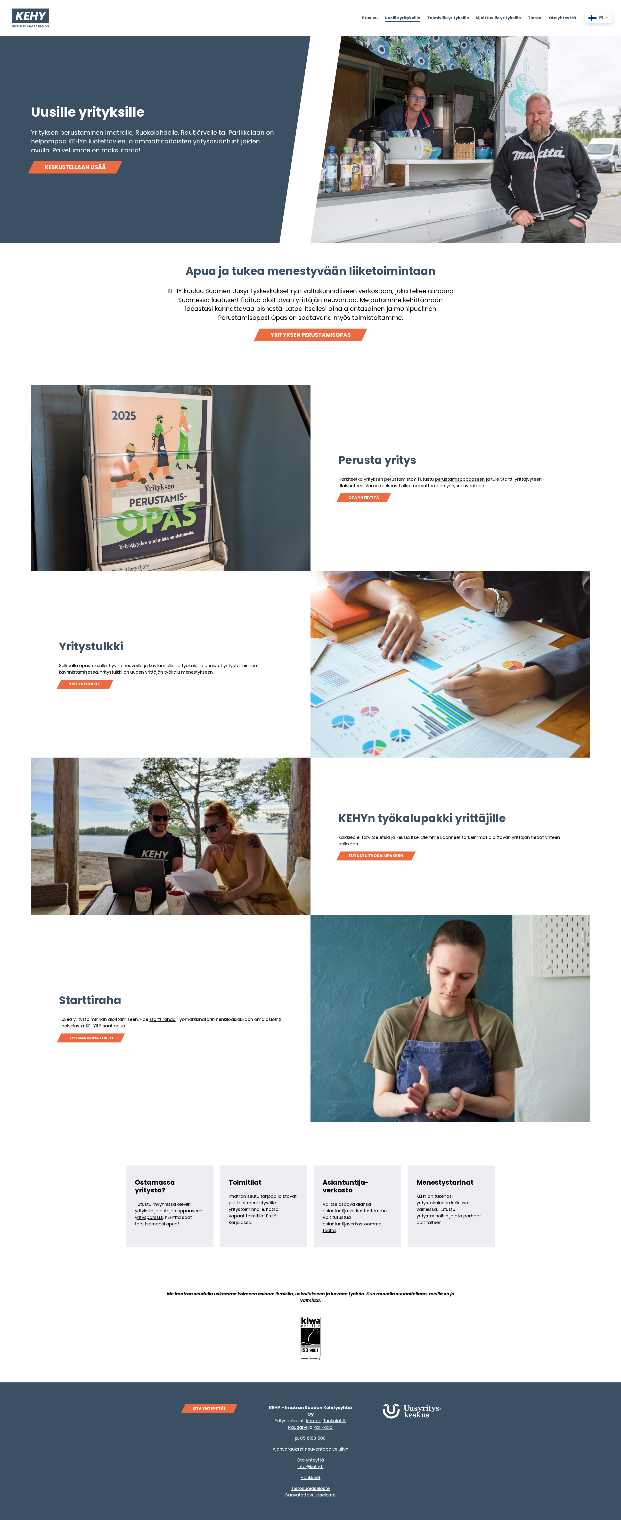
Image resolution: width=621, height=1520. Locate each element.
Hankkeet (310, 1477)
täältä (329, 1230)
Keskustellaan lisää (75, 167)
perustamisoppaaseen (460, 479)
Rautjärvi (297, 1427)
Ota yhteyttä (363, 497)
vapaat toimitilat (247, 1216)
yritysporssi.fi (149, 1217)
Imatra (313, 1421)
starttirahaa (162, 1019)
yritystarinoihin (432, 1216)
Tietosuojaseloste (310, 1488)
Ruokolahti (334, 1421)
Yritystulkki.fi (85, 684)
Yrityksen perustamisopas (310, 335)
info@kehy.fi (310, 1466)
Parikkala (323, 1427)
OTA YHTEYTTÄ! (209, 1408)
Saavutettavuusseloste (310, 1495)
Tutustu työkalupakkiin (376, 856)
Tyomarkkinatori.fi (91, 1038)
